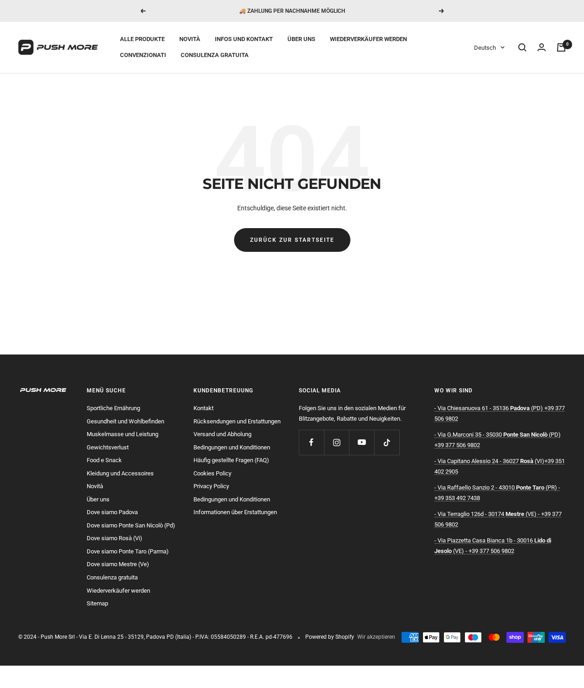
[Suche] (522, 47)
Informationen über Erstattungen (235, 512)
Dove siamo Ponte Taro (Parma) (128, 551)
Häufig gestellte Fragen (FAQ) (231, 460)
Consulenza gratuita (215, 55)
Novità (189, 39)
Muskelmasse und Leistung (122, 434)
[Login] (541, 47)
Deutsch (485, 47)
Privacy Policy (211, 486)
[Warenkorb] (561, 47)
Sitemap (97, 603)
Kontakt (203, 408)
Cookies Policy (212, 473)
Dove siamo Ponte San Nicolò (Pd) (131, 525)
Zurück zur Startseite (292, 240)
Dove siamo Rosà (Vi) (114, 538)
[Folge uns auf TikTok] (386, 442)
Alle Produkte (142, 39)
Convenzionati (143, 55)
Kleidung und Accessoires (120, 473)
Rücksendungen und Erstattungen (237, 421)
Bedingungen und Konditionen (231, 447)
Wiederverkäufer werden (368, 39)
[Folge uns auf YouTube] (361, 442)
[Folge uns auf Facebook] (311, 442)
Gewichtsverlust (108, 447)
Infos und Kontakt (244, 39)
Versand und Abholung (222, 434)
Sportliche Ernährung (113, 408)
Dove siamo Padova (112, 512)
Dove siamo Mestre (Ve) (118, 564)
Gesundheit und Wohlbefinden (125, 421)
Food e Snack (104, 460)
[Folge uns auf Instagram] (336, 442)
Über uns (301, 39)
